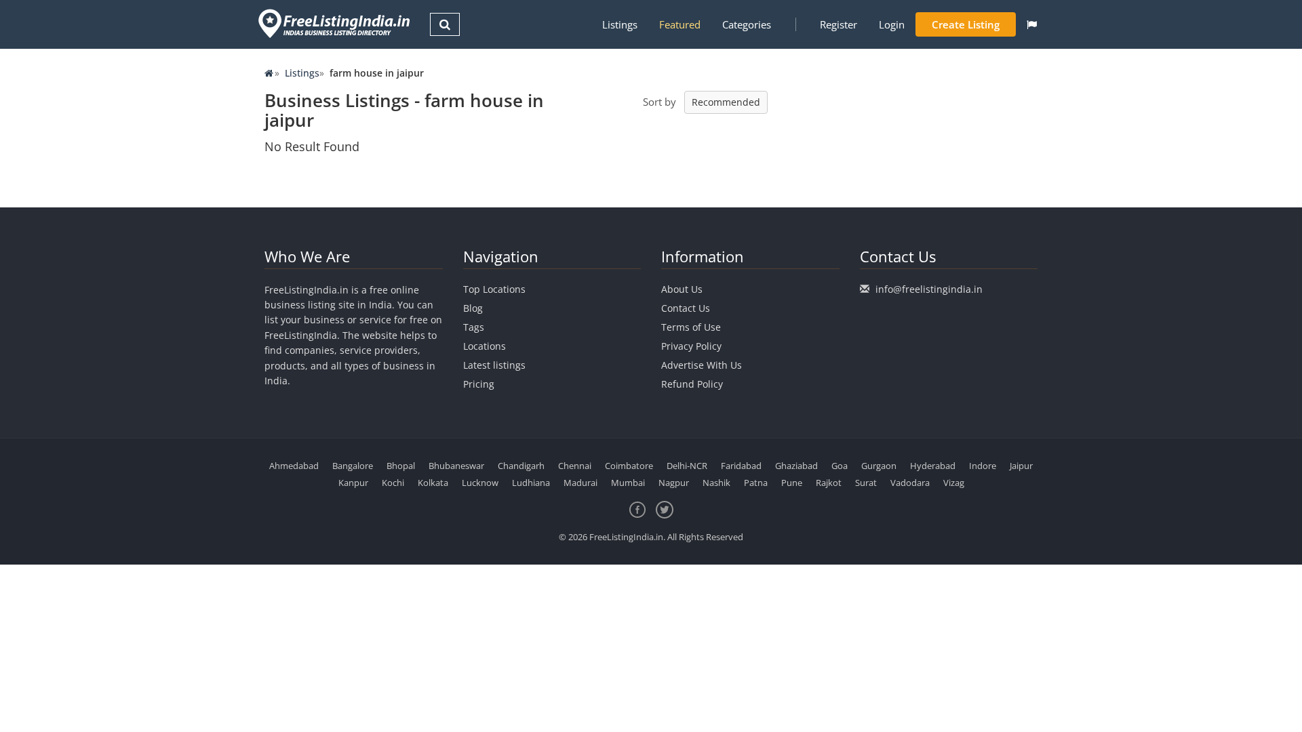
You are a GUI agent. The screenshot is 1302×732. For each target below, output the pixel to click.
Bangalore (352, 466)
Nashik (716, 482)
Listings (619, 24)
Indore (982, 466)
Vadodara (910, 482)
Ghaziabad (796, 466)
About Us (682, 289)
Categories (746, 24)
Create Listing (966, 24)
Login (892, 24)
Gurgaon (878, 466)
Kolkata (433, 482)
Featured (680, 24)
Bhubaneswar (456, 466)
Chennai (574, 466)
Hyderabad (932, 466)
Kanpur (353, 482)
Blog (473, 308)
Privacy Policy (691, 346)
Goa (839, 466)
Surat (866, 482)
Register (838, 24)
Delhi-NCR (687, 466)
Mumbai (628, 482)
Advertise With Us (701, 365)
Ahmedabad (294, 466)
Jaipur (1021, 466)
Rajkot (829, 482)
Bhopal (401, 466)
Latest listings (494, 365)
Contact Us (685, 308)
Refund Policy (692, 384)
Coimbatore (629, 466)
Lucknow (480, 482)
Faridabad (741, 466)
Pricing (478, 384)
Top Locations (494, 289)
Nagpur (673, 482)
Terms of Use (691, 327)
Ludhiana (531, 482)
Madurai (580, 482)
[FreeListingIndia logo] (335, 23)
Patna (756, 482)
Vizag (953, 482)
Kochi (393, 482)
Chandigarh (521, 466)
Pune (791, 482)
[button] (1032, 24)
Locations (484, 346)
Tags (473, 327)
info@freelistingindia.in (929, 289)
